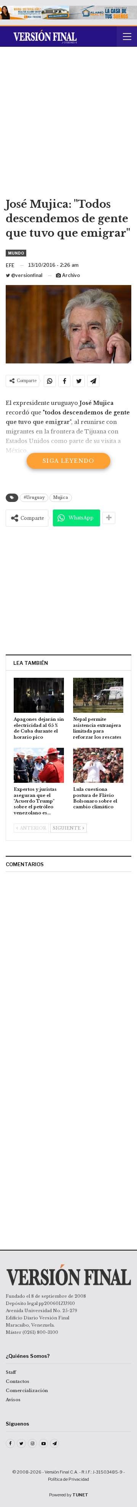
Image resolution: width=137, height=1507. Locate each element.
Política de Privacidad (68, 1479)
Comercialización (27, 1390)
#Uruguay (34, 497)
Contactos (17, 1381)
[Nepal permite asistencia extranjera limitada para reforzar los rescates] (98, 695)
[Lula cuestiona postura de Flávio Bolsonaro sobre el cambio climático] (98, 765)
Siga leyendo (68, 460)
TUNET (80, 1494)
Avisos (13, 1399)
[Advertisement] (68, 124)
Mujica (60, 497)
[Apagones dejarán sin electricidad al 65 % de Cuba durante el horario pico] (39, 695)
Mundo (16, 253)
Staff (11, 1372)
